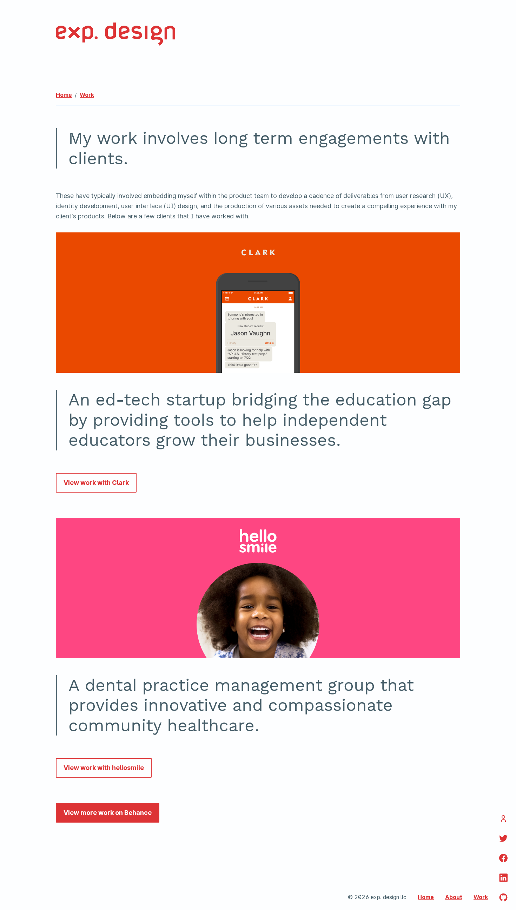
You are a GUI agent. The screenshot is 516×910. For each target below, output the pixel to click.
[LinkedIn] (503, 858)
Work (87, 95)
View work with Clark (96, 482)
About (453, 897)
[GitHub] (503, 897)
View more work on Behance (108, 812)
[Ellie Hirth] (503, 819)
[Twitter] (503, 838)
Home (64, 95)
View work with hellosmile (104, 767)
